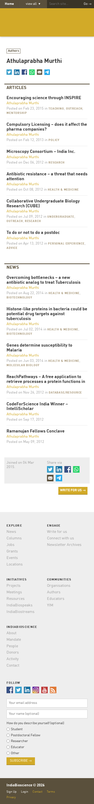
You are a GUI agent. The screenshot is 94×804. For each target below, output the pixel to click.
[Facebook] (24, 72)
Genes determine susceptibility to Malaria (39, 347)
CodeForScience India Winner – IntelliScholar (37, 406)
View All (33, 4)
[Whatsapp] (31, 72)
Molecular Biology (23, 365)
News (11, 532)
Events (12, 558)
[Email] (39, 72)
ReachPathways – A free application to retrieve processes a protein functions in (46, 379)
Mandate (14, 640)
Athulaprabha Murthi (23, 103)
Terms (51, 791)
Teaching (56, 108)
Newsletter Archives (64, 545)
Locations (15, 564)
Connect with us (60, 538)
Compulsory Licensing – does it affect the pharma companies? (47, 127)
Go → (88, 4)
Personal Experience (66, 243)
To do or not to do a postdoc (33, 233)
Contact (13, 666)
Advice (12, 248)
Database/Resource (65, 392)
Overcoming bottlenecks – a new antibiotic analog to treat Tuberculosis (44, 280)
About (11, 633)
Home (9, 4)
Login (24, 791)
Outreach (74, 108)
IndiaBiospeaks (20, 605)
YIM (50, 605)
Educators (55, 599)
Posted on (25, 109)
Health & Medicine (63, 189)
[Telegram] (47, 72)
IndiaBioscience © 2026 (26, 785)
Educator (17, 747)
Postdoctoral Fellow (25, 735)
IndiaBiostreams (20, 612)
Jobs (10, 545)
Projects (13, 586)
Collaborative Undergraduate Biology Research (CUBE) (43, 203)
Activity (13, 659)
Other (15, 753)
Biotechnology (19, 297)
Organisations (58, 586)
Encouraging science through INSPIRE (44, 98)
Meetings (14, 592)
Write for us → (73, 490)
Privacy (11, 797)
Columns (14, 538)
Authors (13, 50)
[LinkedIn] (16, 72)
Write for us (57, 532)
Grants (12, 551)
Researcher (19, 741)
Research (56, 162)
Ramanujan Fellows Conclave (36, 431)
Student (17, 729)
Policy (54, 140)
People (12, 646)
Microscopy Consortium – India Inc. (41, 152)
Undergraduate (60, 217)
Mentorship (17, 113)
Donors (13, 653)
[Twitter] (9, 72)
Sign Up (12, 791)
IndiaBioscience (47, 22)
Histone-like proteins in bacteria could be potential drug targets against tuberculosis (47, 314)
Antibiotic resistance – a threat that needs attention (47, 176)
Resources (16, 599)
